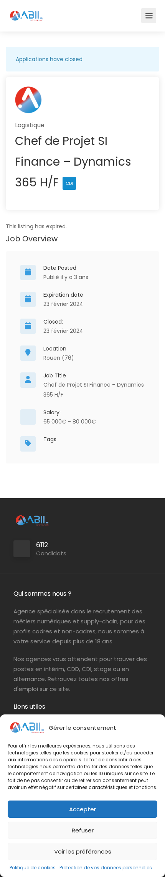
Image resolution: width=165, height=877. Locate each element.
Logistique (30, 125)
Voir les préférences (82, 851)
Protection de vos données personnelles (105, 867)
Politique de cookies (33, 867)
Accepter (82, 809)
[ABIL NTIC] (26, 11)
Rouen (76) (58, 358)
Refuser (83, 830)
